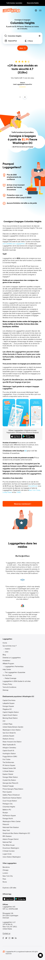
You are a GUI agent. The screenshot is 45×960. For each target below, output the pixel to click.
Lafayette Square (8, 703)
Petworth (6, 824)
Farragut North (8, 818)
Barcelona (6, 867)
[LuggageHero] (11, 12)
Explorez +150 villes (9, 888)
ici (25, 450)
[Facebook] (3, 938)
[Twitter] (6, 938)
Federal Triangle (8, 786)
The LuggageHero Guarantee (15, 672)
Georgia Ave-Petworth (10, 783)
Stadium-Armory (8, 739)
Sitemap (5, 690)
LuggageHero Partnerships (14, 666)
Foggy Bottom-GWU (10, 756)
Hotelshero (6, 660)
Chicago (5, 870)
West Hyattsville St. (9, 745)
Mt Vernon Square (9, 765)
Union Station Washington (12, 857)
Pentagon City (7, 804)
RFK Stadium (7, 836)
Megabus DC (7, 709)
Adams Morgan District (11, 839)
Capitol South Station (10, 715)
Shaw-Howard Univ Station (12, 742)
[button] (40, 955)
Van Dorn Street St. (9, 733)
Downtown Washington (11, 848)
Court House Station (10, 801)
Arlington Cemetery (9, 747)
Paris (4, 879)
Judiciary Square (8, 736)
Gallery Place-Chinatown (11, 795)
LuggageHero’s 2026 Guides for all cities (17, 681)
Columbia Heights (9, 807)
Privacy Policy (7, 684)
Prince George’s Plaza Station (13, 789)
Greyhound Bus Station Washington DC (16, 833)
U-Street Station (8, 771)
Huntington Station (9, 753)
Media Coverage (10, 678)
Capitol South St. (8, 750)
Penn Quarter (7, 792)
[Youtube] (12, 938)
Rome (5, 882)
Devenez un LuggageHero (12, 657)
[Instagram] (9, 938)
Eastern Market (8, 774)
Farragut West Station (10, 777)
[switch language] (36, 10)
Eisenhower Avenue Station (12, 798)
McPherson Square (9, 815)
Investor (7, 649)
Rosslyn (5, 812)
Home (5, 643)
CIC (4, 721)
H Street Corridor (9, 851)
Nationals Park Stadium (11, 827)
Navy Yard (6, 830)
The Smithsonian (8, 762)
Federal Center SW (9, 768)
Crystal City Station (9, 780)
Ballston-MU (7, 810)
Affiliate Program (8, 663)
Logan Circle (7, 854)
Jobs (6, 652)
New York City (8, 876)
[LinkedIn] (15, 938)
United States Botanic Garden (13, 727)
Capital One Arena (9, 700)
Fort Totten (6, 759)
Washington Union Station (12, 730)
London (5, 873)
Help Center (7, 669)
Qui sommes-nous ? (10, 646)
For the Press (7, 675)
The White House (8, 845)
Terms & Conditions (9, 687)
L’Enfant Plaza (7, 724)
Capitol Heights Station (11, 712)
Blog (4, 655)
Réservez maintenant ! (22, 504)
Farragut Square (8, 706)
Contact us (6, 933)
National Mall (7, 842)
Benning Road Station (10, 718)
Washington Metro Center (12, 821)
